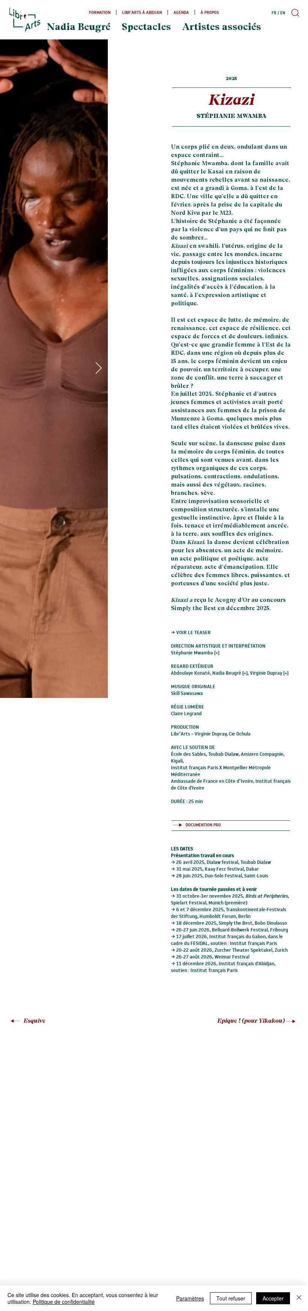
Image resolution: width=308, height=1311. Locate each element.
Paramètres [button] (190, 1298)
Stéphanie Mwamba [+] (195, 652)
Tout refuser (230, 1298)
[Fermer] (298, 1298)
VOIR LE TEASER (193, 632)
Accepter (273, 1298)
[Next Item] (98, 368)
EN (282, 13)
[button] (294, 13)
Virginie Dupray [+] (269, 672)
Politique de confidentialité (64, 1301)
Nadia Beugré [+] (230, 672)
